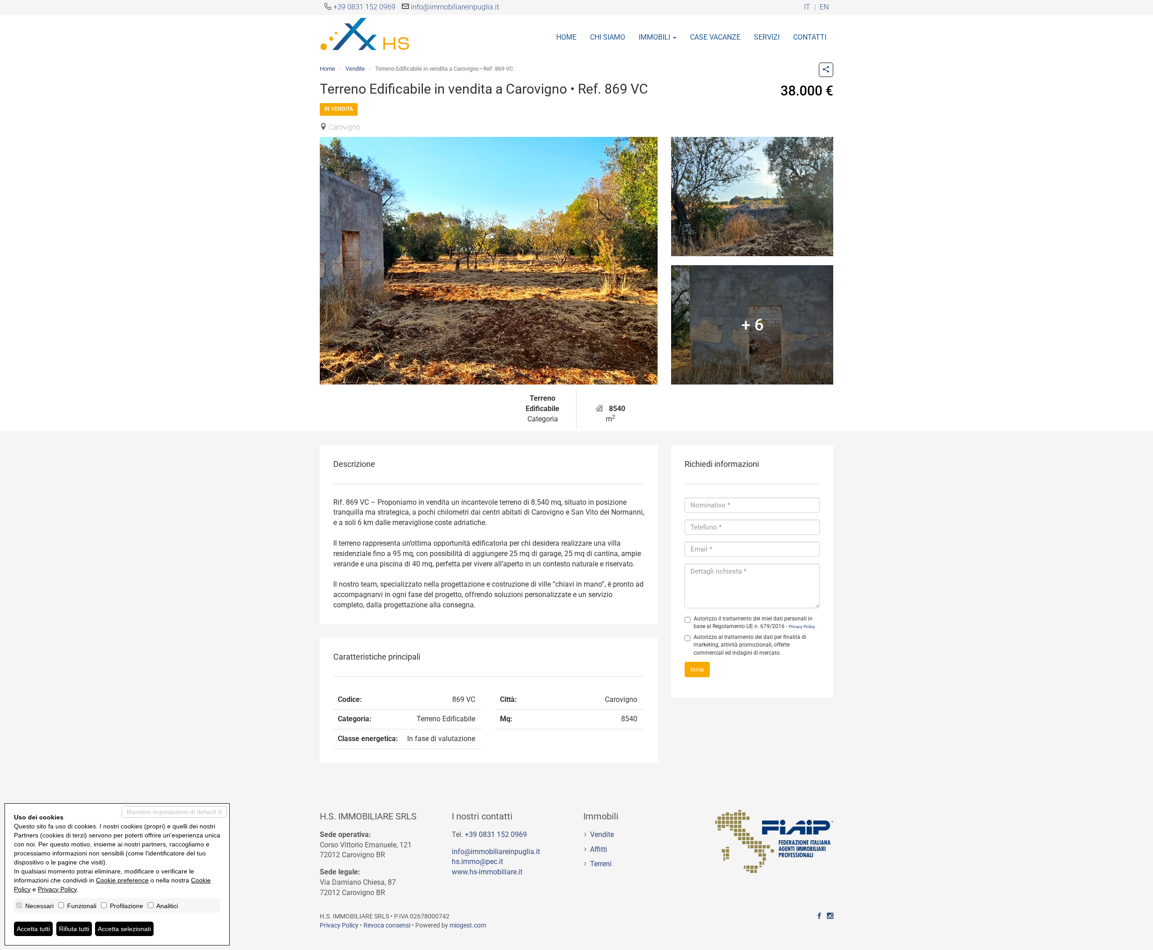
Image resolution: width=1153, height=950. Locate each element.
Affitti (598, 849)
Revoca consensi (386, 925)
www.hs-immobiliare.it (487, 872)
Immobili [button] (655, 37)
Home (566, 37)
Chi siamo (607, 37)
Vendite (355, 68)
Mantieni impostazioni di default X (174, 811)
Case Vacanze (715, 37)
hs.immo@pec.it (477, 861)
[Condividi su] (826, 70)
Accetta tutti (33, 928)
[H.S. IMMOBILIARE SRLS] (365, 33)
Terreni (601, 864)
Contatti (809, 37)
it (807, 7)
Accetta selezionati (124, 928)
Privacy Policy (802, 626)
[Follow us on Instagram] (830, 916)
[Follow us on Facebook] (819, 916)
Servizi (767, 37)
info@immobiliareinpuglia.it (455, 7)
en (824, 7)
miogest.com (467, 925)
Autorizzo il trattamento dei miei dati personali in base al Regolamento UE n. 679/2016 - (754, 622)
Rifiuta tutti (74, 928)
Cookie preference (122, 880)
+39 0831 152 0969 (364, 7)
